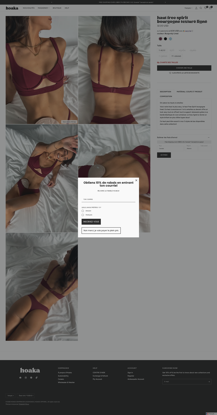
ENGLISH (88, 211)
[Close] (136, 180)
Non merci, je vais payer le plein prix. (101, 230)
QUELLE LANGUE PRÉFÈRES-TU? (91, 207)
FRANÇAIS (89, 215)
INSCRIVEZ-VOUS (91, 221)
